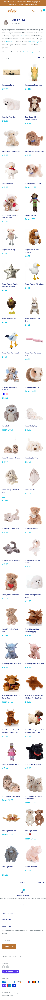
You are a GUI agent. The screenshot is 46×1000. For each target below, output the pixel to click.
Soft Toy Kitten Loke (9, 831)
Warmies (9, 42)
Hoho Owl (5, 426)
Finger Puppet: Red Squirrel (32, 251)
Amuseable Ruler (8, 85)
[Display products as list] (43, 58)
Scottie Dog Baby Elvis (33, 764)
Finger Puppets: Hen (9, 318)
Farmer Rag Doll (30, 215)
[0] (42, 11)
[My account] (38, 11)
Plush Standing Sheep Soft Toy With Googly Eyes (34, 731)
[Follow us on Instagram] (7, 966)
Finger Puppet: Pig (8, 250)
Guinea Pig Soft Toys (32, 387)
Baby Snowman (7, 183)
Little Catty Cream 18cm (10, 528)
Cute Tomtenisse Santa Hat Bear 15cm (10, 216)
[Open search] (33, 11)
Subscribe (9, 946)
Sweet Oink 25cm (31, 867)
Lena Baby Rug (30, 490)
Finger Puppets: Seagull (10, 353)
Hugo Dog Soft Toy (31, 458)
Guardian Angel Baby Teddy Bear (9, 388)
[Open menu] (3, 11)
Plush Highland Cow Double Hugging (32, 630)
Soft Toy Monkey (31, 831)
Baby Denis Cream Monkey (11, 151)
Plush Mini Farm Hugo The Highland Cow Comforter (34, 696)
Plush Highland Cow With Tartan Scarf (10, 696)
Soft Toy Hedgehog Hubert (11, 796)
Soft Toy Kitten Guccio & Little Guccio (33, 797)
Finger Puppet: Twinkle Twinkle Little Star (10, 285)
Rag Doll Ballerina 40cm (10, 764)
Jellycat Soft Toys (27, 52)
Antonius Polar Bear (9, 117)
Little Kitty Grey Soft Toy (11, 560)
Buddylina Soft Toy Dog (33, 183)
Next (40, 882)
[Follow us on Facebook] (3, 966)
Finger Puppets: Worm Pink (33, 354)
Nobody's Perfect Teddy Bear (10, 630)
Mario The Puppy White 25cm (33, 596)
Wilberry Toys (34, 42)
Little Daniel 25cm (31, 528)
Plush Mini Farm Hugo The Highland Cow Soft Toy (11, 731)
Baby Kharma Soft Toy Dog (34, 151)
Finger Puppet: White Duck (34, 284)
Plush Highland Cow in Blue (11, 663)
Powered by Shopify (8, 995)
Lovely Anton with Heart (10, 595)
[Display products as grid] (39, 58)
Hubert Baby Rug (31, 426)
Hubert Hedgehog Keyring (11, 458)
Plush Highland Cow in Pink (34, 663)
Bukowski (22, 36)
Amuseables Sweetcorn (33, 85)
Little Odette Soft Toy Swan (32, 561)
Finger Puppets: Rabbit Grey (33, 319)
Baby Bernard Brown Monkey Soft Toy (32, 118)
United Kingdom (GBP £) (10, 956)
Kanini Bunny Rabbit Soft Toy (10, 491)
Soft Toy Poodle (7, 867)
